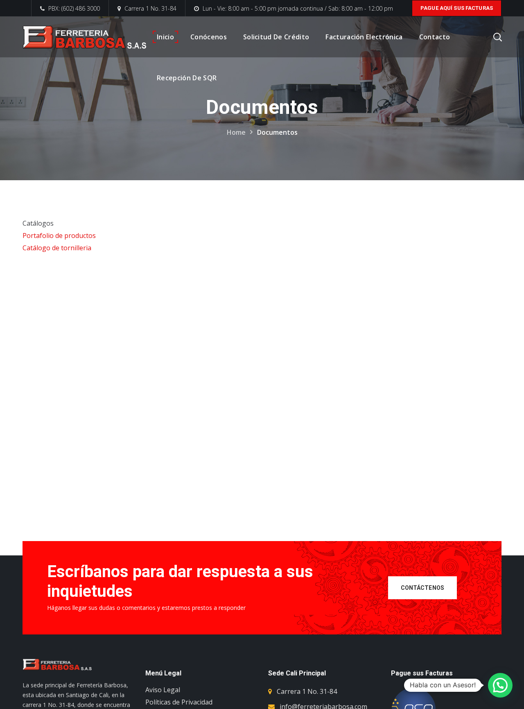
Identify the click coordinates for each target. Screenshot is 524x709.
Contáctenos (423, 587)
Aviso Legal (162, 689)
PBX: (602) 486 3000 (73, 8)
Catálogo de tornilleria (57, 247)
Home (236, 132)
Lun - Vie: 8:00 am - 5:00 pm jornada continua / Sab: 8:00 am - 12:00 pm (298, 8)
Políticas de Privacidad (178, 702)
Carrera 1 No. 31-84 (150, 8)
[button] (500, 685)
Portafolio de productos (59, 235)
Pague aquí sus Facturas (456, 8)
